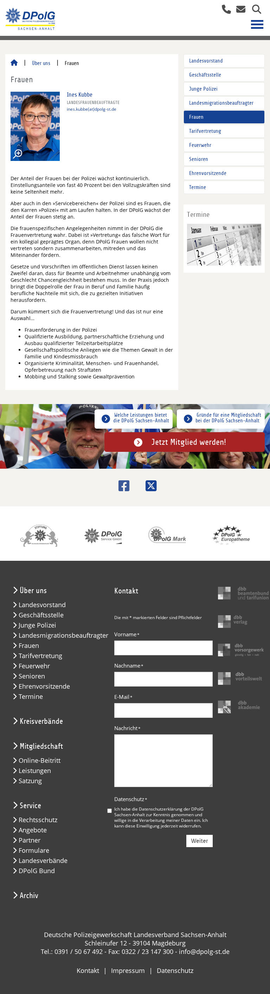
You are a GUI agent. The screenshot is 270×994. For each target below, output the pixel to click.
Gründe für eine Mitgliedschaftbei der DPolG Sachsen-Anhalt (228, 417)
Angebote (33, 830)
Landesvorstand (206, 61)
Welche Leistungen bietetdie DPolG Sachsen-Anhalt (141, 417)
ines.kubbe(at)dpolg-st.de (91, 109)
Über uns (41, 63)
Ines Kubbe (79, 95)
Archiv (29, 895)
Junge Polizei (203, 89)
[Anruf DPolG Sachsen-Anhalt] (224, 10)
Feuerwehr (200, 145)
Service (30, 806)
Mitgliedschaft (41, 746)
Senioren (198, 159)
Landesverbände (43, 860)
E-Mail (123, 696)
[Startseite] (14, 63)
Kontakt (88, 970)
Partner (29, 840)
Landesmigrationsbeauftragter (221, 103)
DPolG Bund (37, 871)
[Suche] (254, 10)
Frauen (196, 117)
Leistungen (35, 770)
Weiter (199, 841)
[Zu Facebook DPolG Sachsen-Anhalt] (121, 485)
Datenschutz (130, 799)
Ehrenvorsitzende (207, 173)
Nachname (128, 665)
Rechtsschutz (38, 820)
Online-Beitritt (39, 760)
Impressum (128, 970)
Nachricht (127, 728)
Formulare (34, 850)
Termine (197, 187)
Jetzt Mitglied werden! (189, 442)
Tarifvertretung (205, 131)
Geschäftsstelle (205, 75)
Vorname (127, 634)
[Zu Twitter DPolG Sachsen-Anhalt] (148, 485)
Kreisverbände (41, 721)
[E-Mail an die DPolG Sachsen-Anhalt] (239, 10)
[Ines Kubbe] (35, 126)
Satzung (30, 781)
